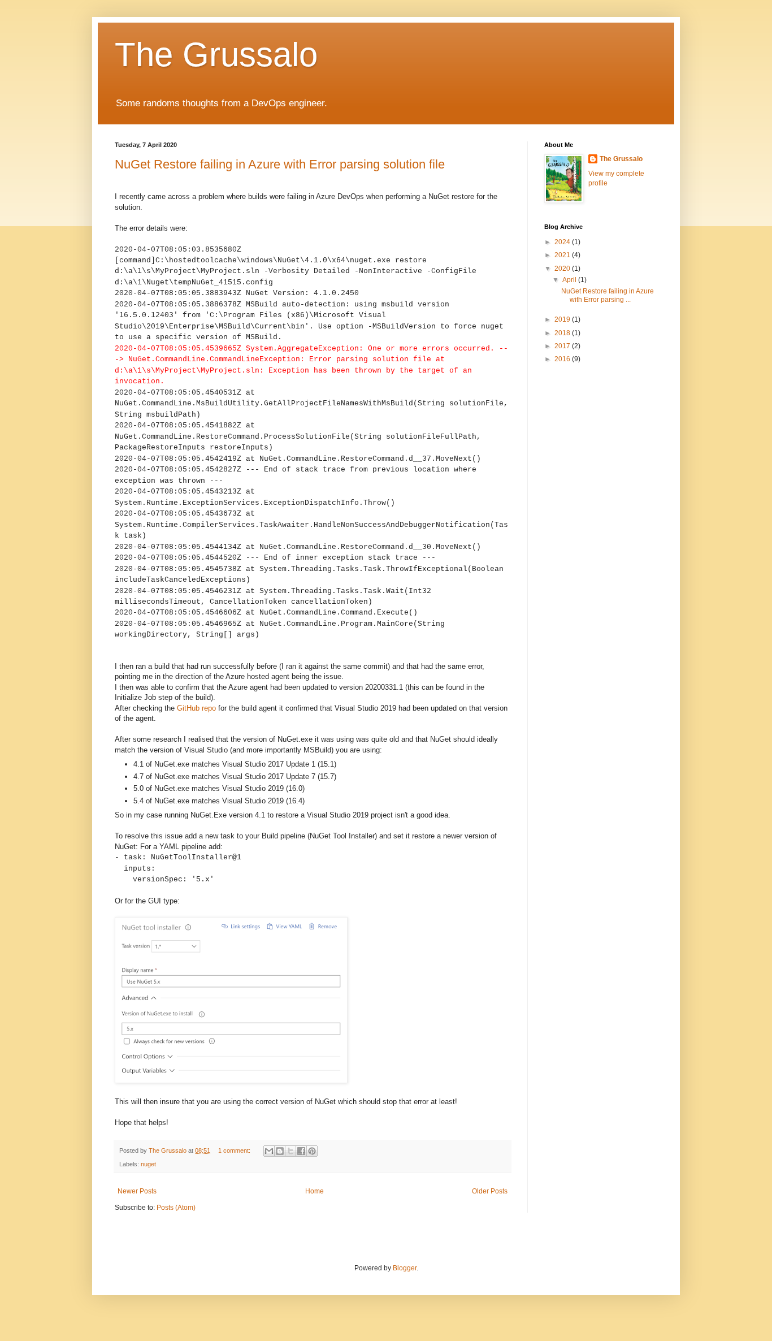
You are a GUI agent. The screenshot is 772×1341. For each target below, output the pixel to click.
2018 (563, 333)
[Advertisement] (600, 551)
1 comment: (235, 1150)
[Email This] (269, 1151)
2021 (563, 255)
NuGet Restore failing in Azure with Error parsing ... (607, 295)
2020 (563, 268)
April (570, 280)
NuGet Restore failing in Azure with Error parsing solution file (280, 164)
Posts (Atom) (176, 1208)
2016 (563, 359)
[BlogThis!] (279, 1151)
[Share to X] (290, 1151)
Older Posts (490, 1191)
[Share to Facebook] (301, 1151)
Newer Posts (137, 1191)
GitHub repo (196, 708)
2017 (563, 346)
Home (314, 1191)
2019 (563, 319)
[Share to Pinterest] (312, 1151)
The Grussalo (216, 54)
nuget (148, 1164)
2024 (563, 242)
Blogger (405, 1268)
